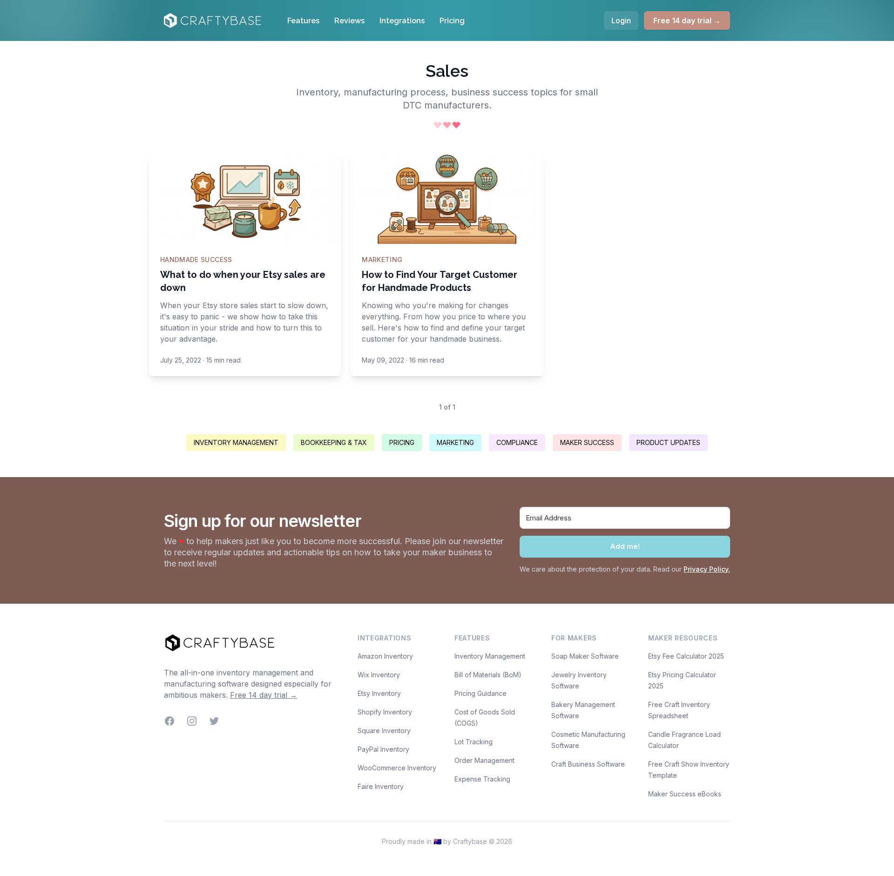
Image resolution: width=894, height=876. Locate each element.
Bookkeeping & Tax (334, 442)
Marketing (455, 442)
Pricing (452, 20)
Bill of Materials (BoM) (488, 675)
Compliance (517, 442)
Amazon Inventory (385, 656)
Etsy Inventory (379, 693)
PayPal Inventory (383, 749)
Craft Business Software (588, 764)
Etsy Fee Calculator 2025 (686, 656)
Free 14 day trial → (687, 20)
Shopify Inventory (385, 712)
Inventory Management (236, 442)
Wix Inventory (379, 675)
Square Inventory (384, 730)
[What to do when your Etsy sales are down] (245, 199)
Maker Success (587, 442)
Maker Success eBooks (684, 794)
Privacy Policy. (707, 569)
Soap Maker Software (585, 656)
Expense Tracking (482, 779)
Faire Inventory (381, 786)
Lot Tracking (473, 742)
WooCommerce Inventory (397, 768)
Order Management (484, 760)
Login (621, 20)
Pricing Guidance (480, 693)
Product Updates (668, 442)
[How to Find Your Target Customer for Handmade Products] (447, 199)
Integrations (402, 20)
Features (303, 20)
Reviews (349, 20)
